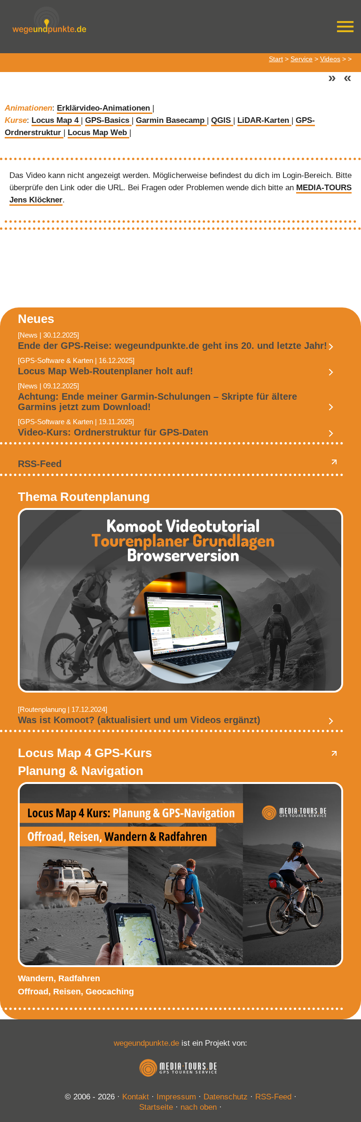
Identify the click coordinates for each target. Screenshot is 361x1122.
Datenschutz (226, 1096)
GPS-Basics (108, 120)
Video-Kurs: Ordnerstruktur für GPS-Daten (113, 432)
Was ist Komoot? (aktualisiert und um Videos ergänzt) (139, 720)
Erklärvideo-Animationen (104, 108)
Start (276, 59)
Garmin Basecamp (171, 120)
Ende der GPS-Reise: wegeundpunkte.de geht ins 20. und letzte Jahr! (172, 345)
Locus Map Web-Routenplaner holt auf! (105, 371)
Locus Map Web (98, 132)
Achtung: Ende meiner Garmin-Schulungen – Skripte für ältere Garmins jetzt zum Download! (157, 401)
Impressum (176, 1096)
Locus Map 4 (56, 120)
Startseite (156, 1107)
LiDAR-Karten (264, 120)
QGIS (222, 120)
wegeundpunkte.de (146, 1043)
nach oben (198, 1107)
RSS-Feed (40, 464)
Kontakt (135, 1096)
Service (301, 59)
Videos (330, 59)
